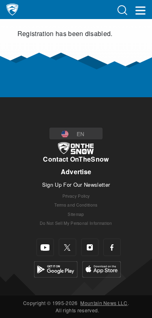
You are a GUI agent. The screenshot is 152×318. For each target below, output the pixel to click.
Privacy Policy (76, 196)
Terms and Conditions (75, 205)
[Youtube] (45, 247)
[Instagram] (89, 247)
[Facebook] (112, 247)
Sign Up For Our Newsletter (76, 184)
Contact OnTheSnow (76, 159)
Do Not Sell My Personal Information (76, 223)
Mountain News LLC (103, 302)
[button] (76, 133)
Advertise (76, 171)
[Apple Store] (101, 268)
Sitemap (76, 214)
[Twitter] (67, 247)
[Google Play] (55, 268)
